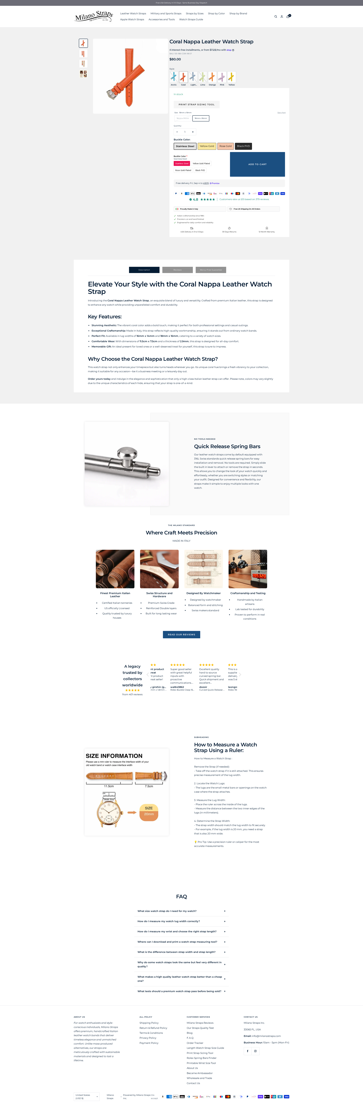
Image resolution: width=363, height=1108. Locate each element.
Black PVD (243, 146)
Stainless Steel (185, 146)
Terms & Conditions (151, 1032)
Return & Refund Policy (153, 1028)
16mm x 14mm (183, 118)
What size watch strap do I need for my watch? (167, 911)
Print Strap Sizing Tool (197, 104)
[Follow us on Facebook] (248, 1051)
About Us (192, 1068)
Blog (190, 1032)
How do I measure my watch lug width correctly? (169, 921)
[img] (132, 690)
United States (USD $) (83, 1097)
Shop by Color (216, 13)
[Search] (276, 16)
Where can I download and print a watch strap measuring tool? (177, 941)
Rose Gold (226, 146)
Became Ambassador (200, 1073)
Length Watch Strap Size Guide (205, 1048)
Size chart (281, 113)
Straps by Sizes (194, 13)
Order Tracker (195, 1043)
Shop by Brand (238, 13)
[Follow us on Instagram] (255, 1051)
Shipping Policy (149, 1022)
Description (144, 270)
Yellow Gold (207, 146)
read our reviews (181, 634)
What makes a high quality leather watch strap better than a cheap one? (180, 978)
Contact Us (193, 1083)
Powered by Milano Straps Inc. (136, 1097)
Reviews (178, 270)
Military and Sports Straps (166, 13)
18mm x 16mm (201, 118)
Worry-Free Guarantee (211, 270)
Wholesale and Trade (199, 1078)
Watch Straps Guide (191, 19)
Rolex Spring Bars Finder (202, 1058)
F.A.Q (190, 1037)
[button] (148, 674)
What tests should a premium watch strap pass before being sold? (179, 991)
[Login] (281, 16)
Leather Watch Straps (133, 13)
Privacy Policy (148, 1037)
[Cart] (287, 16)
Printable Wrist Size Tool (201, 1063)
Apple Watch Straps (132, 19)
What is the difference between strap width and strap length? (177, 952)
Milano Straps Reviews (200, 1022)
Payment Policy (149, 1043)
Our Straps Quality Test (200, 1028)
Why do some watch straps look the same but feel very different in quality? (180, 964)
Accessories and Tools (162, 19)
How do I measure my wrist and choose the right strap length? (177, 931)
